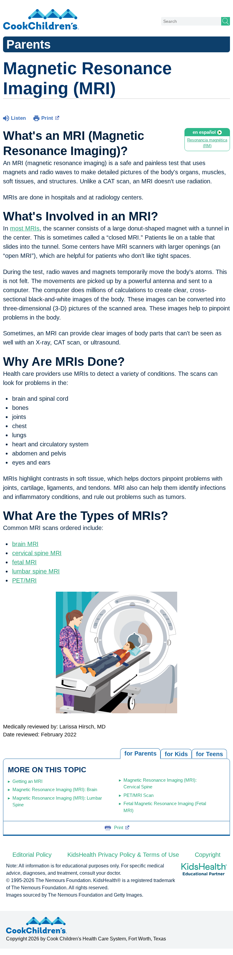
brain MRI (25, 544)
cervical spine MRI (37, 553)
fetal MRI (24, 562)
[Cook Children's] (41, 19)
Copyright (208, 854)
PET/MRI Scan (138, 795)
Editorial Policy (32, 854)
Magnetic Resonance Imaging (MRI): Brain (54, 789)
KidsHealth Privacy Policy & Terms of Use (123, 854)
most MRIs (24, 228)
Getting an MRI (27, 781)
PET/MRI (24, 580)
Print (47, 118)
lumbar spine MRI (36, 571)
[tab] (209, 753)
